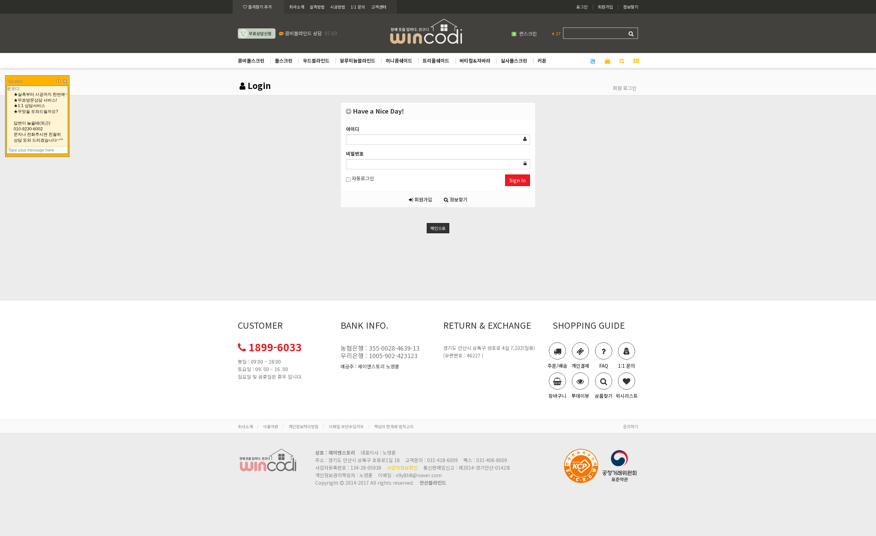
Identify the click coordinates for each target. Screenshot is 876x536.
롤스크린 (284, 60)
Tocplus (15, 81)
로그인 (582, 7)
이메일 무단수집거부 (346, 426)
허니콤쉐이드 (399, 60)
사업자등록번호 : (348, 467)
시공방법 (337, 7)
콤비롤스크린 (251, 60)
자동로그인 (362, 178)
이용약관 (270, 426)
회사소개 (296, 7)
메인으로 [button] (438, 228)
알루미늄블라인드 (357, 60)
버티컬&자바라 (475, 60)
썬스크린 (528, 33)
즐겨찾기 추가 (259, 7)
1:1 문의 (358, 7)
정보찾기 (630, 7)
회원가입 (605, 7)
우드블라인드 (316, 60)
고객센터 (378, 7)
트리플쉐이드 (436, 60)
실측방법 (317, 7)
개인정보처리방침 (303, 426)
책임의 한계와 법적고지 (394, 426)
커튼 (542, 60)
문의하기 (630, 426)
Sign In (518, 180)
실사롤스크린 (514, 60)
